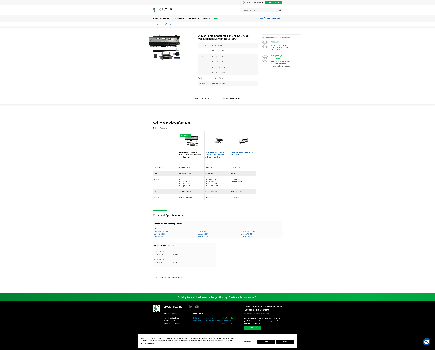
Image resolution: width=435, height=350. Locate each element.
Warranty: (201, 83)
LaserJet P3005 (202, 234)
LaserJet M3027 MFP (161, 231)
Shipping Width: (159, 257)
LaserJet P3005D (246, 234)
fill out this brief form (283, 61)
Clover (174, 24)
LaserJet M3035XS (160, 234)
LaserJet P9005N (246, 236)
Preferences (247, 342)
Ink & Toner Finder (273, 18)
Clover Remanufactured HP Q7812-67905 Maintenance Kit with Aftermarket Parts (216, 155)
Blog (216, 18)
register (279, 47)
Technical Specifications (230, 99)
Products (161, 24)
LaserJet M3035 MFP (248, 231)
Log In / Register (273, 2)
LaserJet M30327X (203, 231)
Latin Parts (210, 318)
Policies (196, 318)
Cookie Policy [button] (196, 341)
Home (155, 24)
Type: (200, 51)
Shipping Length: (159, 254)
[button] (426, 341)
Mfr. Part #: (202, 45)
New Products (227, 323)
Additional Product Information (206, 99)
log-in (273, 47)
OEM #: (200, 56)
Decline (266, 342)
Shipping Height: (159, 259)
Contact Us (197, 321)
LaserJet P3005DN (160, 236)
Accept (285, 342)
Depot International (213, 321)
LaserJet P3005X (202, 236)
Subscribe (252, 328)
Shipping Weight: (159, 262)
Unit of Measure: (159, 251)
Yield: (200, 78)
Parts (168, 24)
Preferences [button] (150, 343)
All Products (226, 321)
